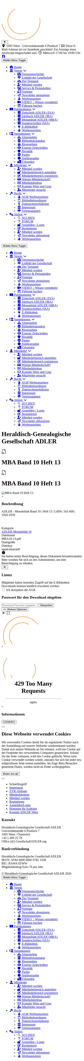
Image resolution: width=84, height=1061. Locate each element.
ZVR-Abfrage (18, 791)
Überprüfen (46, 605)
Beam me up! (10, 773)
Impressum (16, 787)
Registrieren (16, 801)
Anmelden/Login (19, 805)
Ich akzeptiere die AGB (20, 590)
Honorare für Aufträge (23, 808)
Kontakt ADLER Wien (23, 812)
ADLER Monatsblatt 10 (16, 531)
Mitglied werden (19, 798)
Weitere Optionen (16, 609)
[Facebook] (3, 56)
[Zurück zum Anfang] (5, 42)
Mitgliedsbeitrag (19, 794)
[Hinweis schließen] (5, 567)
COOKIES (9, 722)
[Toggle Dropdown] (3, 778)
